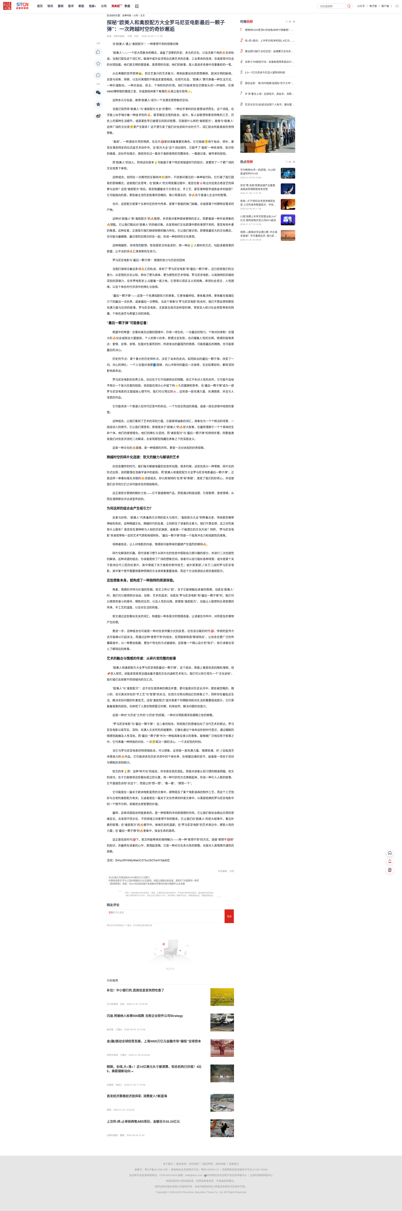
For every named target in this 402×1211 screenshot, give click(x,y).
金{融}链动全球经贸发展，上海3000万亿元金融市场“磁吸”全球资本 (154, 1041)
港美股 (115, 6)
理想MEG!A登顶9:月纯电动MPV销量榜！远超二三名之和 (270, 30)
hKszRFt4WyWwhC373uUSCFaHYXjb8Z (142, 860)
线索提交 (234, 1164)
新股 (81, 6)
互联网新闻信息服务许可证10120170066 (245, 1169)
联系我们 (194, 1164)
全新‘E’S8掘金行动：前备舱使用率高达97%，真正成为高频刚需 (270, 61)
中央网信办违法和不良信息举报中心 (227, 1175)
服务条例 (181, 1164)
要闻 (60, 6)
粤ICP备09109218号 (156, 1169)
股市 (71, 6)
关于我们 (168, 1164)
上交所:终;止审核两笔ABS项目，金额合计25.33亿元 (143, 1121)
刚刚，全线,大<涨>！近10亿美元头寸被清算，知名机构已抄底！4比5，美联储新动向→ (154, 1068)
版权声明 (208, 1164)
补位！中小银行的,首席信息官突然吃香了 (135, 990)
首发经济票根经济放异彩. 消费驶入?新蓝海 (137, 1096)
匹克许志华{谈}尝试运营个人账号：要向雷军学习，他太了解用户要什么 (270, 104)
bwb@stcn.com (193, 1175)
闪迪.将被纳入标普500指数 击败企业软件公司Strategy (145, 1015)
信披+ (92, 6)
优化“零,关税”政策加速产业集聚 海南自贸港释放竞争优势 (257, 187)
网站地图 (221, 1164)
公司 (104, 6)
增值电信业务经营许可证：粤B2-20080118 (195, 1169)
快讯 (50, 6)
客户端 (385, 6)
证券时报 (126, 15)
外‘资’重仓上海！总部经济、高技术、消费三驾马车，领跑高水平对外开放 (270, 94)
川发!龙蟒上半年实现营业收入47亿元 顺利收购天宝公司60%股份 (258, 218)
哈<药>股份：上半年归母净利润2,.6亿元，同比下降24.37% (270, 40)
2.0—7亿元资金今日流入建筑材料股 (265, 72)
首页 (40, 6)
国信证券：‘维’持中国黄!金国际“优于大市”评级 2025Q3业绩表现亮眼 (270, 83)
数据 (127, 6)
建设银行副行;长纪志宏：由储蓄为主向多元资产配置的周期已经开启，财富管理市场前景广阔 (270, 51)
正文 (142, 15)
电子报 (373, 6)
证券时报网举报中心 (261, 1175)
